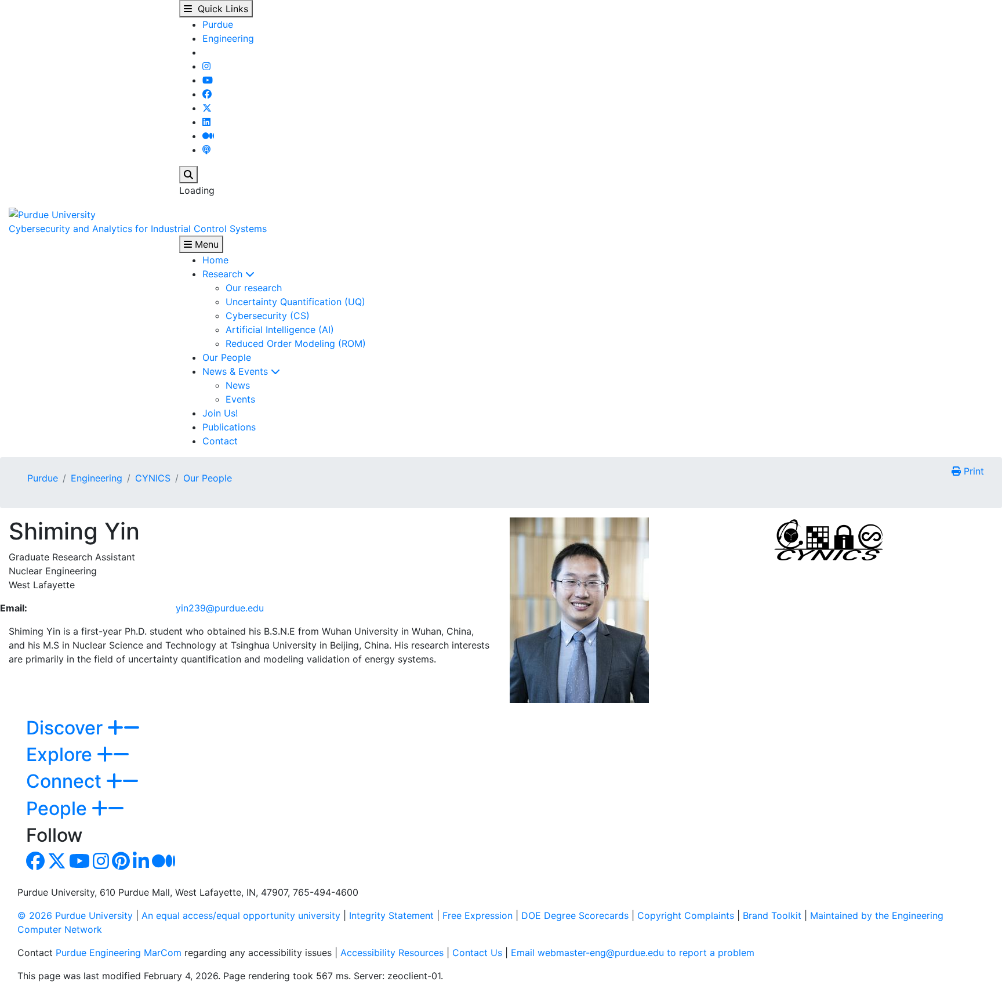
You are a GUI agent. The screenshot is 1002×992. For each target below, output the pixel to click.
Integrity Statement (391, 915)
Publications (229, 427)
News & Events (236, 371)
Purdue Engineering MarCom (118, 952)
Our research (254, 288)
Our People (226, 357)
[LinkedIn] (206, 122)
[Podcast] (206, 149)
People (59, 808)
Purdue (217, 24)
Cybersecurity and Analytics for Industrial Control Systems (138, 228)
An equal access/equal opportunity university (240, 915)
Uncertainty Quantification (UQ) (295, 301)
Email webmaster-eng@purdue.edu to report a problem (632, 952)
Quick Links (220, 9)
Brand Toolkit (772, 915)
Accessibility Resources (392, 952)
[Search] (188, 174)
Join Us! (220, 413)
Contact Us (477, 952)
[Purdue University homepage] (52, 213)
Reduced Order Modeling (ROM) (296, 343)
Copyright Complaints (685, 915)
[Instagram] (206, 66)
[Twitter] (207, 108)
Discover (66, 727)
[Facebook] (207, 94)
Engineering (228, 38)
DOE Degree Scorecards (575, 915)
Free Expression (477, 915)
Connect (66, 781)
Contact (220, 441)
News (238, 385)
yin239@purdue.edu (220, 608)
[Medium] (208, 136)
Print (972, 471)
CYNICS (152, 478)
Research (223, 274)
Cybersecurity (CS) (268, 315)
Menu (205, 244)
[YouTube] (207, 80)
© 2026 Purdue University (75, 915)
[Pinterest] (121, 864)
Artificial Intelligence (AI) (280, 329)
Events (240, 399)
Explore (61, 754)
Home (215, 260)
